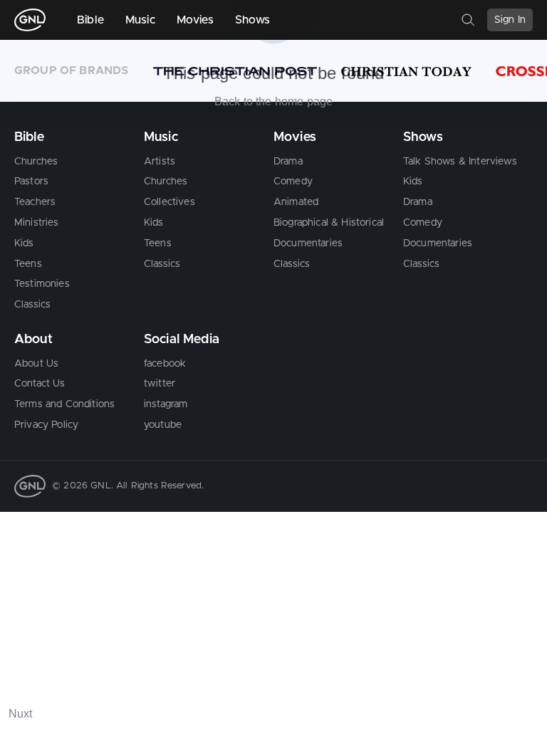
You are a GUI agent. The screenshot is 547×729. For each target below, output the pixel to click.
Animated (296, 202)
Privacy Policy (46, 425)
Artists (159, 162)
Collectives (169, 202)
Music (140, 20)
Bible (90, 20)
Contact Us (40, 384)
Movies (195, 20)
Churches (36, 162)
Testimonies (42, 284)
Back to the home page (273, 101)
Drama (288, 162)
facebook (165, 364)
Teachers (35, 202)
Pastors (31, 182)
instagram (165, 404)
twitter (159, 384)
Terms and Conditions (64, 404)
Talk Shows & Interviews (460, 162)
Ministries (36, 223)
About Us (36, 364)
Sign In (510, 20)
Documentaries (308, 243)
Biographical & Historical (329, 223)
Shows (253, 20)
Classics (32, 305)
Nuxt (21, 714)
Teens (28, 264)
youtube (163, 425)
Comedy (293, 182)
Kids (24, 243)
